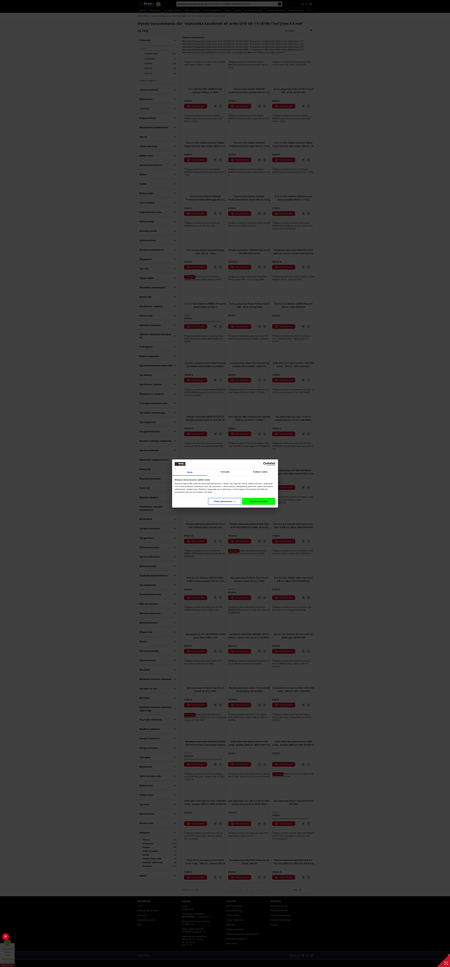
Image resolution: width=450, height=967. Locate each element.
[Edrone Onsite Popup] (225, 483)
